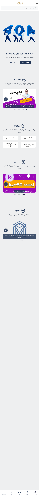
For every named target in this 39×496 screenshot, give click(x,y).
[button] (37, 3)
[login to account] (3, 3)
